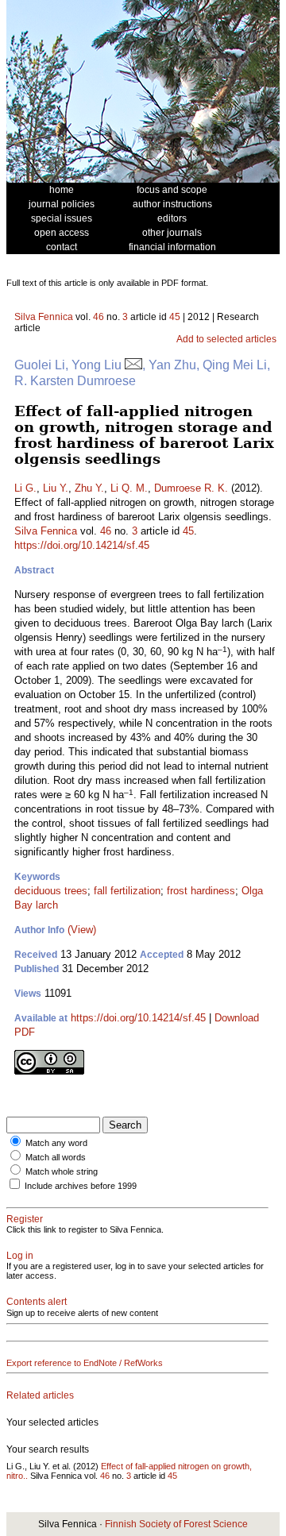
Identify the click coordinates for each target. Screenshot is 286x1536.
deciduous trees (50, 891)
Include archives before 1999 (81, 1186)
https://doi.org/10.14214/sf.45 (81, 545)
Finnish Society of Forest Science (176, 1524)
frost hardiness (201, 891)
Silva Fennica (43, 316)
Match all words (55, 1157)
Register (24, 1219)
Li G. (25, 488)
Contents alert (36, 1301)
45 (174, 316)
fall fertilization (127, 891)
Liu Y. (55, 488)
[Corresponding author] (133, 365)
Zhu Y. (89, 488)
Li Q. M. (129, 488)
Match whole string (61, 1171)
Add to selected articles (226, 339)
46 (98, 316)
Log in (19, 1255)
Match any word (56, 1143)
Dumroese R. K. (191, 488)
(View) (82, 930)
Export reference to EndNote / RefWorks (84, 1363)
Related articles (40, 1395)
